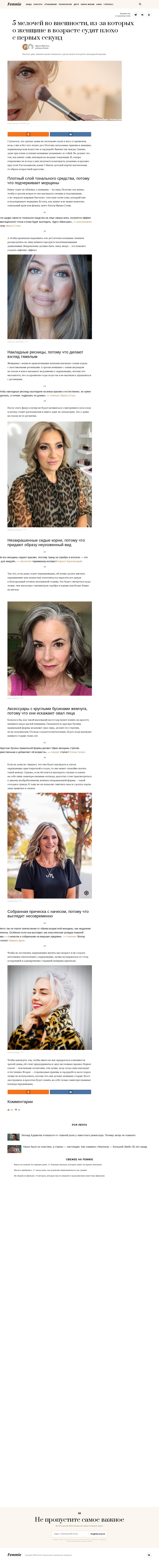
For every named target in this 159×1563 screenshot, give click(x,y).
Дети (76, 4)
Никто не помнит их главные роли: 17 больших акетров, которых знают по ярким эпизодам (58, 1164)
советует (55, 395)
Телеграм (135, 14)
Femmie (21, 3)
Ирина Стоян (13, 225)
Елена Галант (77, 752)
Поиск (140, 4)
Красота (38, 4)
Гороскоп (109, 4)
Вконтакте (142, 14)
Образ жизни (88, 4)
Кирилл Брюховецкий (70, 561)
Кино (99, 4)
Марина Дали (16, 940)
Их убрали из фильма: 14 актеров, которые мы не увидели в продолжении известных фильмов (59, 1175)
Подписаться (98, 1534)
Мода (29, 4)
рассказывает (84, 221)
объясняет (26, 561)
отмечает (71, 936)
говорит (55, 752)
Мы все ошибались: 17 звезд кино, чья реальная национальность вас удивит (50, 1170)
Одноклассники (149, 14)
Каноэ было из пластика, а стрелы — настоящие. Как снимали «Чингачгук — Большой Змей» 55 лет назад (85, 1146)
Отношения (50, 4)
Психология (65, 4)
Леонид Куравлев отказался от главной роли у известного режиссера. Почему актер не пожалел (78, 1135)
